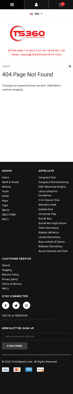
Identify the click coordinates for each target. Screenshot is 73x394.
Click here (53, 85)
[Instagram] (26, 305)
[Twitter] (16, 305)
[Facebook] (5, 305)
